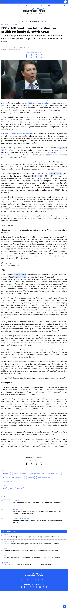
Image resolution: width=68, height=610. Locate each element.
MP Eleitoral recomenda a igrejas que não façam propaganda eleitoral (31, 550)
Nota (11, 488)
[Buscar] (65, 1)
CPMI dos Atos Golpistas (38, 103)
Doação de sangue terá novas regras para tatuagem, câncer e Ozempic (31, 537)
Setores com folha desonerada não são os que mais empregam (37, 502)
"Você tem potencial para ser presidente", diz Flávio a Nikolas (28, 564)
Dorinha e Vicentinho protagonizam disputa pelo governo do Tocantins (31, 544)
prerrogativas (19, 477)
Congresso (19, 488)
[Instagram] (41, 5)
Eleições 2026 (34, 21)
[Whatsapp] (3, 5)
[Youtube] (49, 5)
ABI (60, 473)
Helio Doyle (40, 473)
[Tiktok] (56, 5)
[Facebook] (18, 5)
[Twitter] (26, 5)
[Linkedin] (33, 5)
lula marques (7, 477)
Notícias (25, 21)
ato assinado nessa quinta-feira (19, 134)
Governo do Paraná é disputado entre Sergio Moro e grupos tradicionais (32, 557)
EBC (32, 473)
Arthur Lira (54, 173)
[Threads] (64, 5)
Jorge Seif (30, 477)
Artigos (36, 579)
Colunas (29, 579)
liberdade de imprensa (20, 473)
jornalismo (6, 473)
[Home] (34, 9)
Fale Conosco (43, 579)
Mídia (4, 488)
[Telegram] (11, 5)
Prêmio (43, 21)
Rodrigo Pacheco (32, 176)
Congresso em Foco (12, 216)
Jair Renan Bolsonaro (44, 477)
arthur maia (51, 473)
